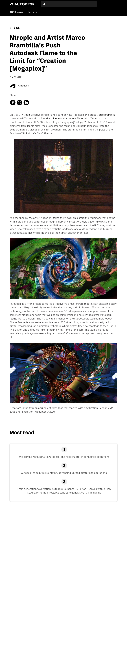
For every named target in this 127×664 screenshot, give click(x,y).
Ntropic (26, 115)
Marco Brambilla (106, 115)
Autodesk (23, 86)
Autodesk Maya (74, 119)
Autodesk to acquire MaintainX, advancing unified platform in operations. (64, 473)
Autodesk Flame (50, 119)
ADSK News (16, 12)
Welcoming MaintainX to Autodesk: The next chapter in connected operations (64, 457)
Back (17, 28)
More (31, 12)
